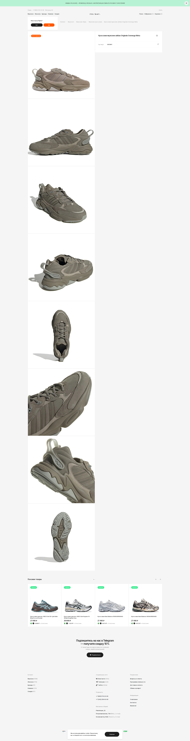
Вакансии (133, 705)
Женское (38, 14)
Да (49, 25)
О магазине (134, 699)
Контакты (133, 702)
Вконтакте (103, 679)
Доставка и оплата (136, 685)
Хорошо (111, 734)
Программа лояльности (137, 682)
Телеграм (103, 682)
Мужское (31, 14)
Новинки (50, 14)
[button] (160, 579)
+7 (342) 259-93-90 (102, 699)
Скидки (57, 14)
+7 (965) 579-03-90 (38, 10)
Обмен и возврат (135, 688)
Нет (37, 25)
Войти (160, 10)
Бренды (44, 14)
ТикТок (102, 685)
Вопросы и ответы (136, 679)
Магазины (49, 10)
